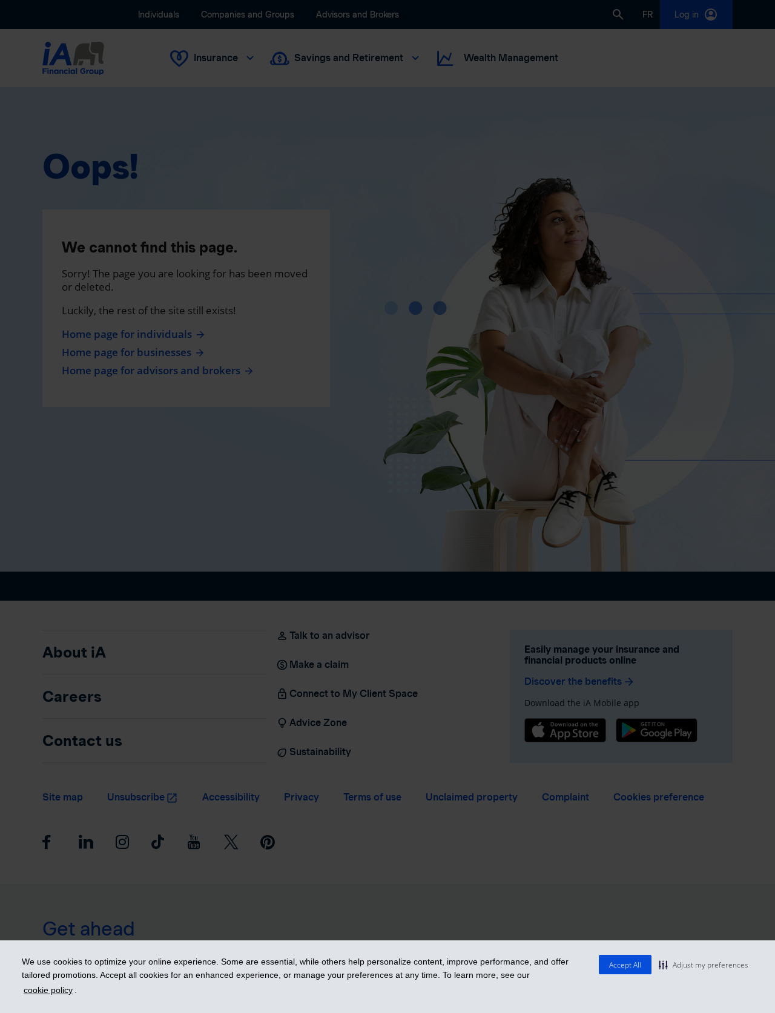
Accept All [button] (625, 965)
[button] (703, 964)
